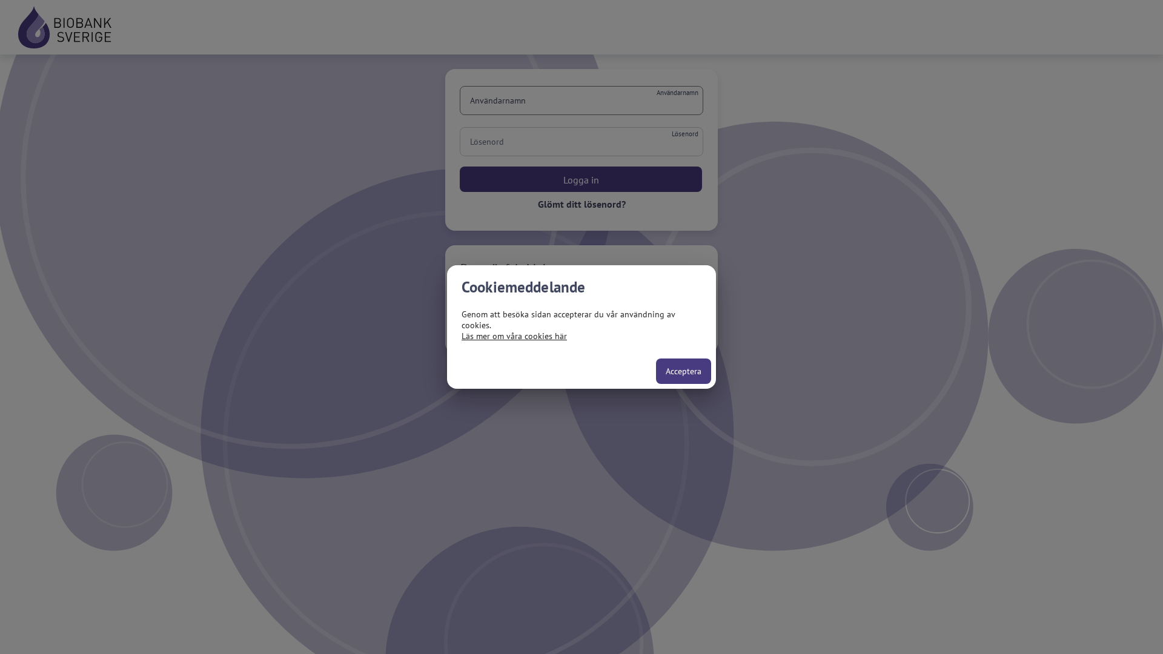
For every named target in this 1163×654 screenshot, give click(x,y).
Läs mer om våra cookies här (514, 336)
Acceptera (683, 371)
